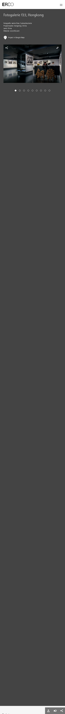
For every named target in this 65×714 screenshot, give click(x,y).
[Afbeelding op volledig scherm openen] (57, 48)
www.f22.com (15, 31)
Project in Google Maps (16, 37)
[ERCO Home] (8, 4)
